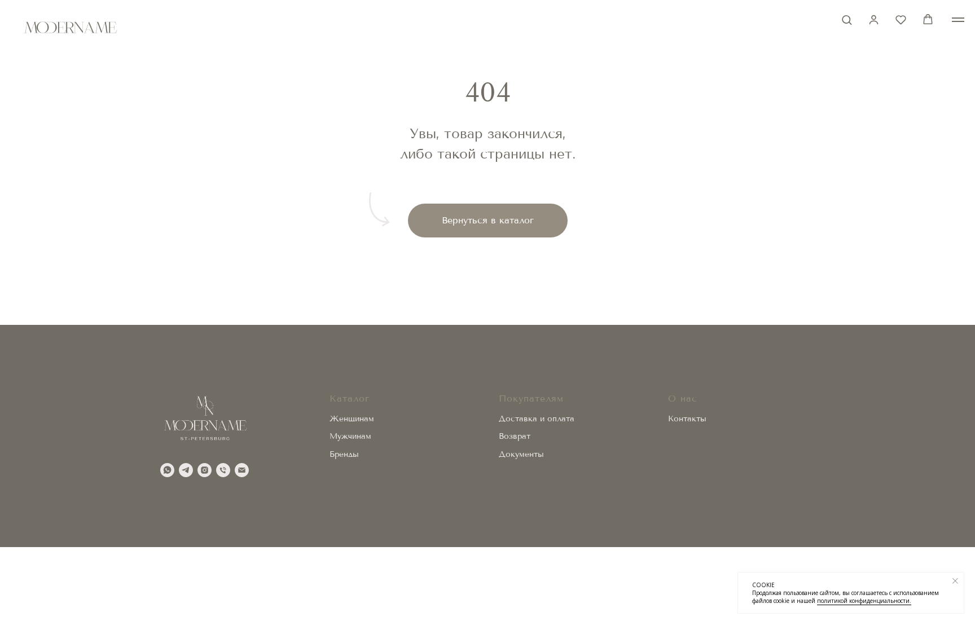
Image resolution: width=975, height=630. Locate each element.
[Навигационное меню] (958, 19)
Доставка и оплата (536, 419)
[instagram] (204, 470)
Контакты (687, 419)
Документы (521, 454)
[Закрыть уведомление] (955, 581)
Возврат (514, 436)
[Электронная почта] (242, 470)
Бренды (344, 454)
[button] (846, 19)
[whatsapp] (167, 470)
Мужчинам (350, 436)
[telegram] (186, 470)
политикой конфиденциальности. (864, 601)
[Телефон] (223, 470)
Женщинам (352, 419)
